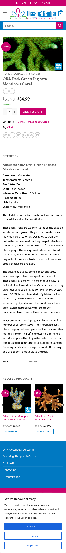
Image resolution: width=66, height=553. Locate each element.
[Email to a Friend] (25, 135)
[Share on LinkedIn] (37, 135)
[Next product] (5, 91)
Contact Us (9, 469)
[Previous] (3, 412)
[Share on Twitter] (18, 135)
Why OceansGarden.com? (18, 449)
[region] (33, 523)
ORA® (10, 127)
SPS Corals (33, 73)
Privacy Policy (11, 476)
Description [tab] (10, 156)
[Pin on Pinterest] (31, 135)
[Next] (63, 412)
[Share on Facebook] (12, 135)
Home (6, 73)
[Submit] (59, 25)
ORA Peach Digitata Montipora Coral (45, 418)
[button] (5, 13)
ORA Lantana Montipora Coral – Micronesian (16, 418)
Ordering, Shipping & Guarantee (22, 456)
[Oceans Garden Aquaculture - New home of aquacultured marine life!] (33, 13)
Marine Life (31, 121)
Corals (18, 73)
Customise (33, 535)
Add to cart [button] (12, 431)
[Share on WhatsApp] (6, 135)
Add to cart (32, 111)
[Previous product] (12, 91)
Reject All (33, 545)
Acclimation (10, 463)
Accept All (33, 526)
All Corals (19, 121)
